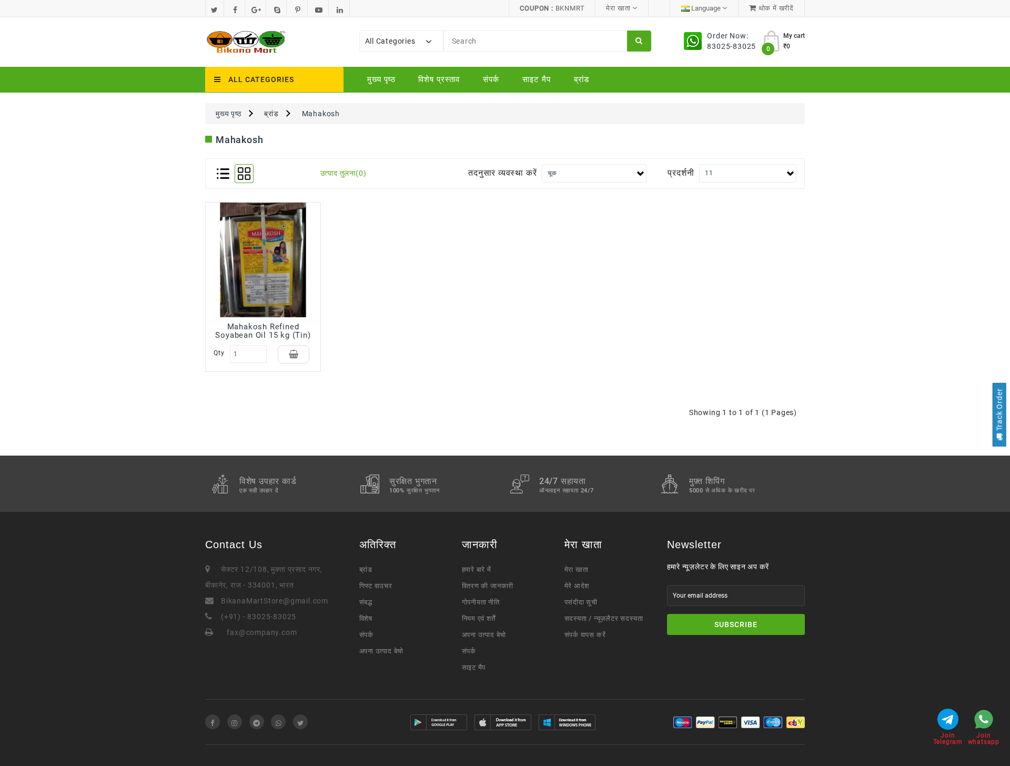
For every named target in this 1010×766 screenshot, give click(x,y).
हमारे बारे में (476, 569)
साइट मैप (536, 79)
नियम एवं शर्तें (479, 618)
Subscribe (736, 624)
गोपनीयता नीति (481, 602)
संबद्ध (365, 602)
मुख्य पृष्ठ (381, 79)
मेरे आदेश (577, 586)
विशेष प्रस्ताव (439, 79)
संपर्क (491, 79)
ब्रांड (581, 79)
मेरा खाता (576, 569)
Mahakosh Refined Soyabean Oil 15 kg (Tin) (262, 331)
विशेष (365, 618)
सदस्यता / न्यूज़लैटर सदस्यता (603, 618)
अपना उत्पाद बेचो (381, 651)
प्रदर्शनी (681, 173)
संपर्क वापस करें (585, 635)
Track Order (999, 410)
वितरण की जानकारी (488, 586)
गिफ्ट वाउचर (375, 586)
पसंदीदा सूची (581, 602)
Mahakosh (321, 113)
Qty (219, 353)
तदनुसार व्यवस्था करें (502, 173)
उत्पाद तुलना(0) (343, 173)
